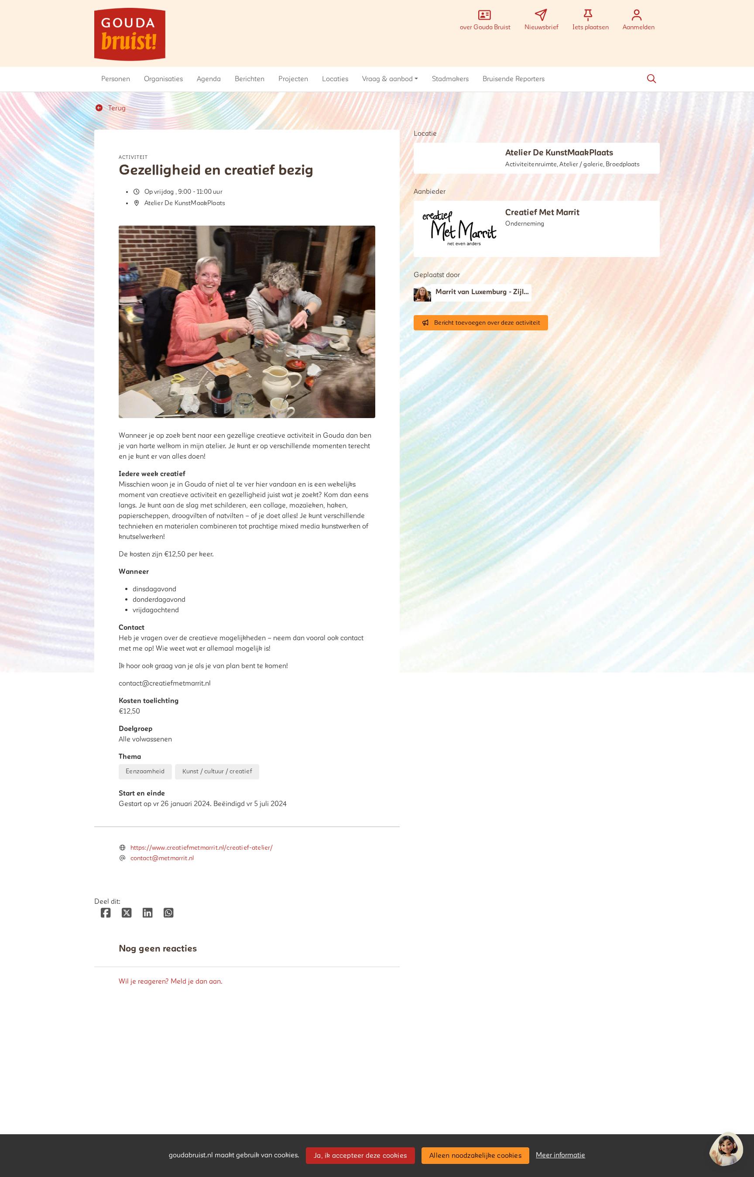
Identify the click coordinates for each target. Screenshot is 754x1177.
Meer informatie (560, 1155)
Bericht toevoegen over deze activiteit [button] (487, 322)
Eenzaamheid (145, 771)
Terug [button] (116, 108)
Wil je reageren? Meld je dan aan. (171, 981)
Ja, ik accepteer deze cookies (360, 1155)
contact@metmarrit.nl (162, 858)
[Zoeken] (651, 79)
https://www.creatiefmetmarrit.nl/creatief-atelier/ (201, 847)
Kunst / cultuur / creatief (217, 771)
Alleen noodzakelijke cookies (475, 1155)
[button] (115, 79)
